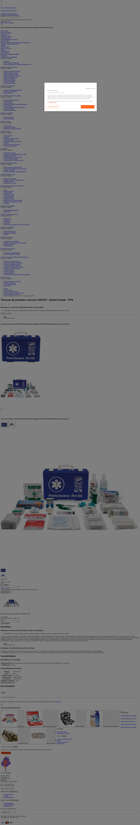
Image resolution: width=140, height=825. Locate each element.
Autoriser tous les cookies (88, 106)
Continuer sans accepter (90, 88)
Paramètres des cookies (53, 106)
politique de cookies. (53, 102)
